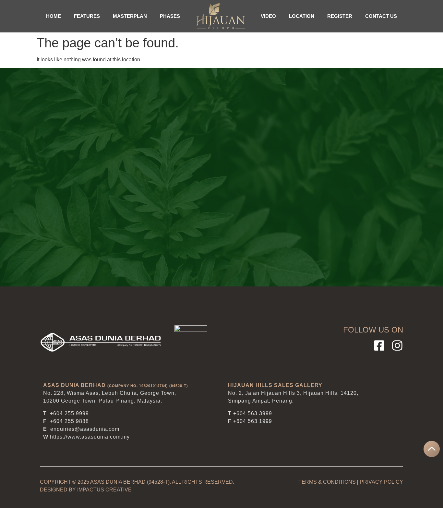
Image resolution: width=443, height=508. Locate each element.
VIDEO (268, 16)
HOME (53, 16)
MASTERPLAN (130, 16)
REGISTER (339, 16)
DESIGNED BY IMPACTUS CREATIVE (86, 489)
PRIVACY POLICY (381, 482)
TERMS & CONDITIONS (327, 482)
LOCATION (301, 16)
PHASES (170, 16)
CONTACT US (381, 16)
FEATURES (87, 16)
